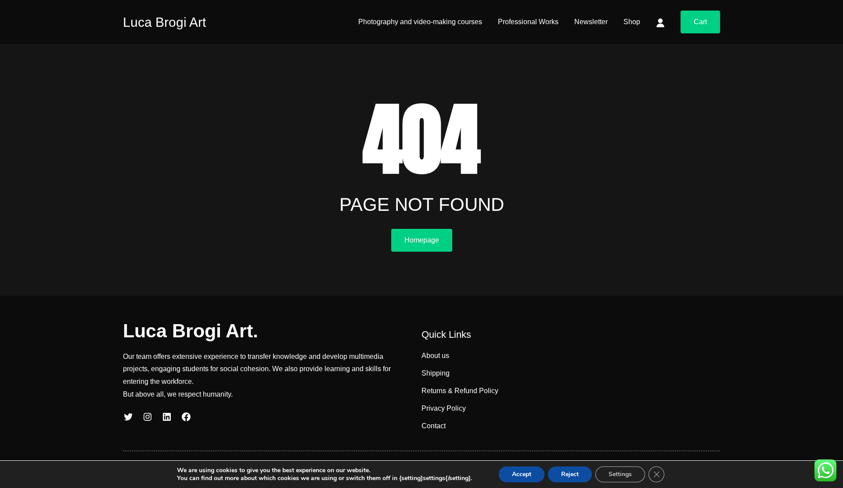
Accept (521, 474)
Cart (700, 21)
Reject (570, 474)
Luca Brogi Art (164, 22)
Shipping (436, 373)
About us (435, 355)
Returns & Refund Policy (460, 390)
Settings (620, 474)
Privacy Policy (444, 408)
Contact (434, 426)
